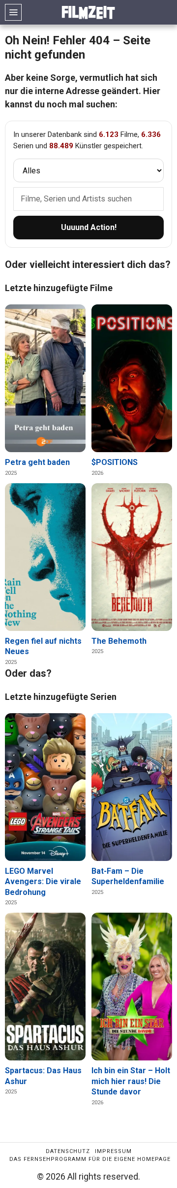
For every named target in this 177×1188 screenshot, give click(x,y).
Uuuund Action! (89, 227)
